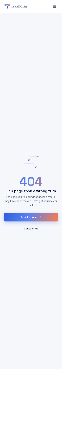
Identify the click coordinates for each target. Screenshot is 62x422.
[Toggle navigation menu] (54, 6)
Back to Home (28, 217)
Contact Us (31, 228)
